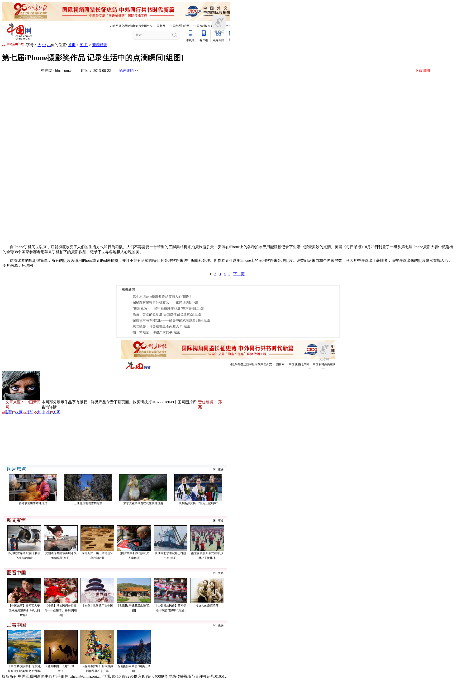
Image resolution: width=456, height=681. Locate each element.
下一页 (239, 274)
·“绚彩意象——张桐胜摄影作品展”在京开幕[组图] (167, 308)
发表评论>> (128, 71)
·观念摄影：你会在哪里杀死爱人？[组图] (161, 326)
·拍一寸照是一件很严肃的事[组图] (156, 332)
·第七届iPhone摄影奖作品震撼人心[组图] (161, 296)
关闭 (56, 412)
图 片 (84, 45)
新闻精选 (99, 45)
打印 (29, 412)
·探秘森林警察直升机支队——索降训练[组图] (164, 302)
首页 (72, 45)
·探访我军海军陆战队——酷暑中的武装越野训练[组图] (171, 320)
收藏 (19, 412)
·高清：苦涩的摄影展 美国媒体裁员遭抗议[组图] (166, 314)
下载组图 (422, 71)
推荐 (8, 412)
